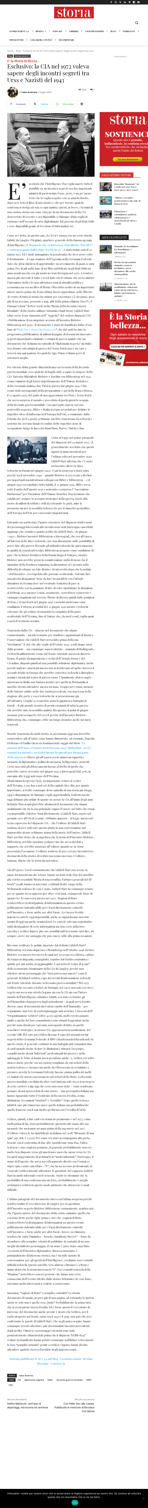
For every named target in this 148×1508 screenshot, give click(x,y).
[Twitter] (120, 2)
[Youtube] (138, 2)
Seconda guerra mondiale (69, 1379)
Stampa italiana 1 (22, 56)
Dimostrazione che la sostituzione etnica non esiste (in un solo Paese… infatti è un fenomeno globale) (127, 289)
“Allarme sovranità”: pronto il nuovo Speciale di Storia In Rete (127, 200)
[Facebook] (111, 2)
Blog (18, 50)
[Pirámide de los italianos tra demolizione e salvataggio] (106, 249)
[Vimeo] (129, 2)
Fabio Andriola (29, 92)
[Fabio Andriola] (13, 92)
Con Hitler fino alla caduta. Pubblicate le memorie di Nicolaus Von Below (75, 1407)
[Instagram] (116, 2)
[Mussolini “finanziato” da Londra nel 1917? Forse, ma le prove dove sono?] (106, 186)
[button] (136, 23)
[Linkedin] (125, 2)
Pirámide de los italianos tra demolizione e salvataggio (126, 249)
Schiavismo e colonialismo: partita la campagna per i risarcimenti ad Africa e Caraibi (125, 217)
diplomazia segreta (34, 1379)
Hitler (50, 1379)
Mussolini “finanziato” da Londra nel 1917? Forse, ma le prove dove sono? (126, 186)
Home (10, 50)
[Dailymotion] (134, 2)
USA (11, 1385)
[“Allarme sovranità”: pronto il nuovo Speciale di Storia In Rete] (106, 200)
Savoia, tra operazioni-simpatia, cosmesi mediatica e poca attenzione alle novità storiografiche (125, 268)
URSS (89, 1379)
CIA (19, 1379)
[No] (143, 1498)
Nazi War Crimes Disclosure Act (37, 329)
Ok (75, 1502)
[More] (82, 104)
